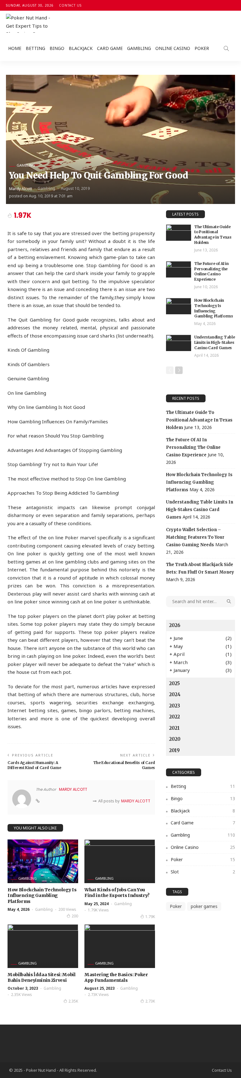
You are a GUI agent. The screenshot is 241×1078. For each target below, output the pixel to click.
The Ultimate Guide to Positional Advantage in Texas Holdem (213, 234)
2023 (174, 706)
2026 (174, 625)
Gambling (139, 48)
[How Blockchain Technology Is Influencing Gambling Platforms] (43, 861)
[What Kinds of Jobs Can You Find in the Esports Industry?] (119, 861)
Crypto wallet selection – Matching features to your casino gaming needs (195, 537)
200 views (67, 909)
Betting (35, 48)
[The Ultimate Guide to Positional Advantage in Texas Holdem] (178, 232)
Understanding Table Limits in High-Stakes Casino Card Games (214, 342)
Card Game (110, 48)
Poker (202, 48)
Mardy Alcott (20, 188)
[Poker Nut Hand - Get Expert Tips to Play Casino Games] (29, 23)
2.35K (73, 1001)
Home (14, 48)
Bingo (57, 48)
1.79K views (98, 910)
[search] (226, 48)
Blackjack (81, 48)
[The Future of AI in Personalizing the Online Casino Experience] (178, 269)
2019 (174, 750)
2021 (174, 728)
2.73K (150, 1001)
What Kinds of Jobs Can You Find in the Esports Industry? (117, 892)
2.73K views (98, 994)
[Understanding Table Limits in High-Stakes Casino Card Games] (178, 343)
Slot (203, 872)
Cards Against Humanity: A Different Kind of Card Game (34, 765)
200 (75, 916)
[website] (38, 801)
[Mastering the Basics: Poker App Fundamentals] (119, 946)
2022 (174, 717)
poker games (204, 906)
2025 (174, 683)
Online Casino (172, 48)
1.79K (150, 916)
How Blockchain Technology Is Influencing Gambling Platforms (42, 895)
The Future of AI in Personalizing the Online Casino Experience (211, 271)
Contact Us (70, 5)
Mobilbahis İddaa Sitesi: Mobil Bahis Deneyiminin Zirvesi (42, 977)
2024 (174, 694)
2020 (174, 739)
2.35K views (21, 994)
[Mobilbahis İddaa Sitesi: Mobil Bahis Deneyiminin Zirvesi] (43, 946)
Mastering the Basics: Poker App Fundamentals (116, 977)
